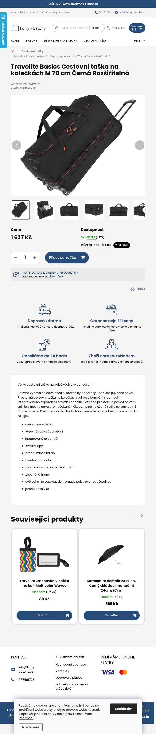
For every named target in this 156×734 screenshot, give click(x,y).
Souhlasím (123, 709)
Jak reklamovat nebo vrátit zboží (72, 686)
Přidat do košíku (62, 257)
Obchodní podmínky (56, 12)
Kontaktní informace (24, 12)
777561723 (26, 680)
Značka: (23, 87)
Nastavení (30, 727)
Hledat (96, 28)
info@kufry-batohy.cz (27, 669)
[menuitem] (17, 40)
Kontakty (62, 671)
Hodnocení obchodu (71, 664)
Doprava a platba (69, 677)
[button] (142, 515)
